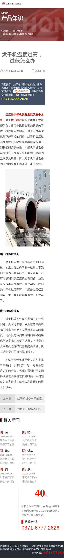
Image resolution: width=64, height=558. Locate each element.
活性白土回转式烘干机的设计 (8, 432)
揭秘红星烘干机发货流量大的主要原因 (8, 469)
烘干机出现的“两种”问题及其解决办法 (30, 450)
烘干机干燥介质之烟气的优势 (30, 469)
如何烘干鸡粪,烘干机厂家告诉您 (36, 408)
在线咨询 (23, 91)
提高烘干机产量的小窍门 (30, 432)
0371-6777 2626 (14, 99)
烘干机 (15, 120)
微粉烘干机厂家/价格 (8, 450)
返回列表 (40, 70)
